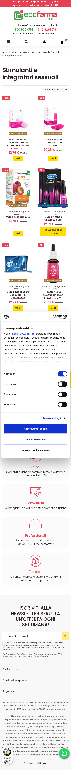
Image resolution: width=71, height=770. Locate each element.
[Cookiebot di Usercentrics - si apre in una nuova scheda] (52, 317)
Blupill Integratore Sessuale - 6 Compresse (17, 295)
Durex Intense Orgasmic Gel (53, 218)
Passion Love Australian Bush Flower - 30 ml (53, 295)
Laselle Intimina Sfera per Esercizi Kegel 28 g (18, 145)
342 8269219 (47, 29)
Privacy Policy (57, 647)
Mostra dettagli (52, 418)
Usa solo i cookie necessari (35, 450)
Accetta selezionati (35, 439)
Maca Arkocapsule (18, 217)
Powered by (36, 763)
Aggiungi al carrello (55, 231)
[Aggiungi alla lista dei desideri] (30, 101)
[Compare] (30, 106)
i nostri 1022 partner (23, 333)
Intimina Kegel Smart (53, 144)
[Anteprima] (30, 112)
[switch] (62, 384)
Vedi (17, 158)
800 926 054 (24, 29)
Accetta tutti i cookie (35, 428)
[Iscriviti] (65, 636)
